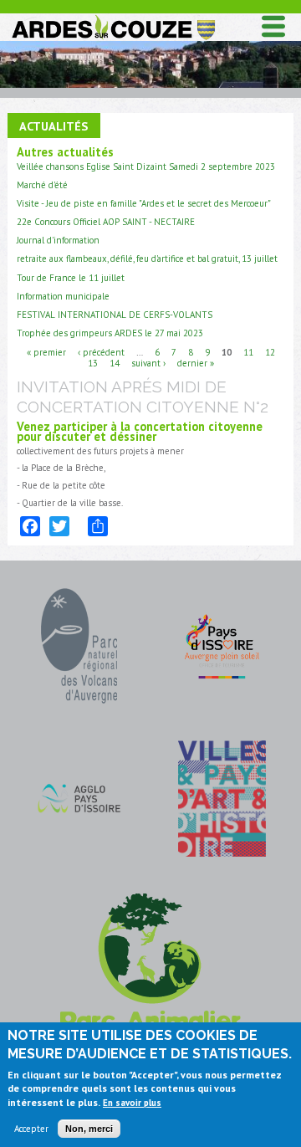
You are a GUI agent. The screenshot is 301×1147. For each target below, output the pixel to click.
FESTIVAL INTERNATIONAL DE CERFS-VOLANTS (114, 314)
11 (248, 352)
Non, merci (89, 1129)
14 (115, 362)
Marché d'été (42, 185)
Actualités (53, 126)
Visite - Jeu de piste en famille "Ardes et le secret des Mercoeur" (144, 203)
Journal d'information (58, 240)
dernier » (195, 362)
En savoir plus (132, 1103)
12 (270, 352)
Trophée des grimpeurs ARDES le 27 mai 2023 (110, 333)
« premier (46, 352)
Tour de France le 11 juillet (71, 278)
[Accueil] (112, 18)
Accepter (31, 1129)
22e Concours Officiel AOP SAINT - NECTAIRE (106, 222)
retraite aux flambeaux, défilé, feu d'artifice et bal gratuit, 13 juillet (147, 258)
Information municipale (63, 296)
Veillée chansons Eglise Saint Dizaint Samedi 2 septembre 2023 (146, 166)
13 (93, 362)
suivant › (148, 362)
